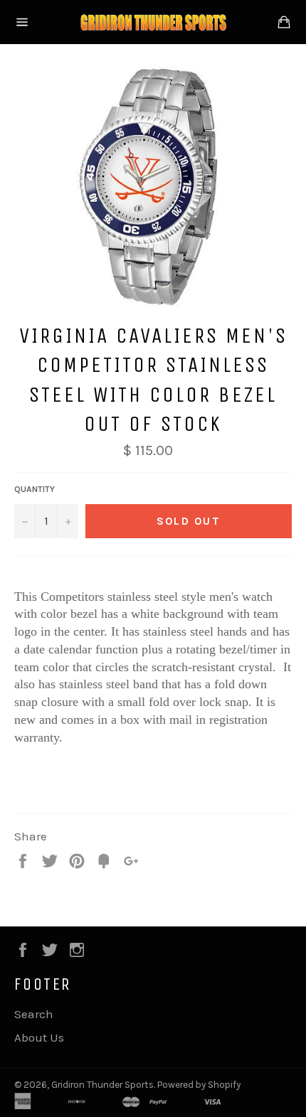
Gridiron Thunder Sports (102, 1084)
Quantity (34, 489)
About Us (39, 1037)
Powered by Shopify (199, 1084)
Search (33, 1014)
